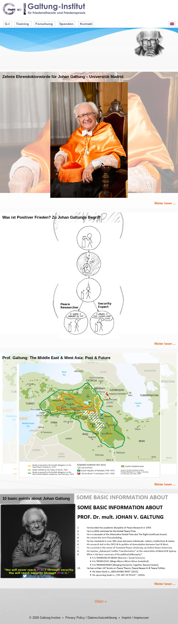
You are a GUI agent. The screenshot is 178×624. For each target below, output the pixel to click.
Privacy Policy (75, 617)
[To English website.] (172, 24)
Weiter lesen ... (165, 203)
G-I (7, 24)
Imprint (126, 617)
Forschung (44, 24)
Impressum (141, 617)
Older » (101, 601)
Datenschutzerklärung (102, 617)
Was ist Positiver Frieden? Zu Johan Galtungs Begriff (51, 217)
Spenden (66, 24)
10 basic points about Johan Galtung (36, 498)
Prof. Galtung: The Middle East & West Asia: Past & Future (56, 358)
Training (22, 24)
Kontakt (86, 24)
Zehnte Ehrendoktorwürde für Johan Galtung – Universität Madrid (62, 77)
